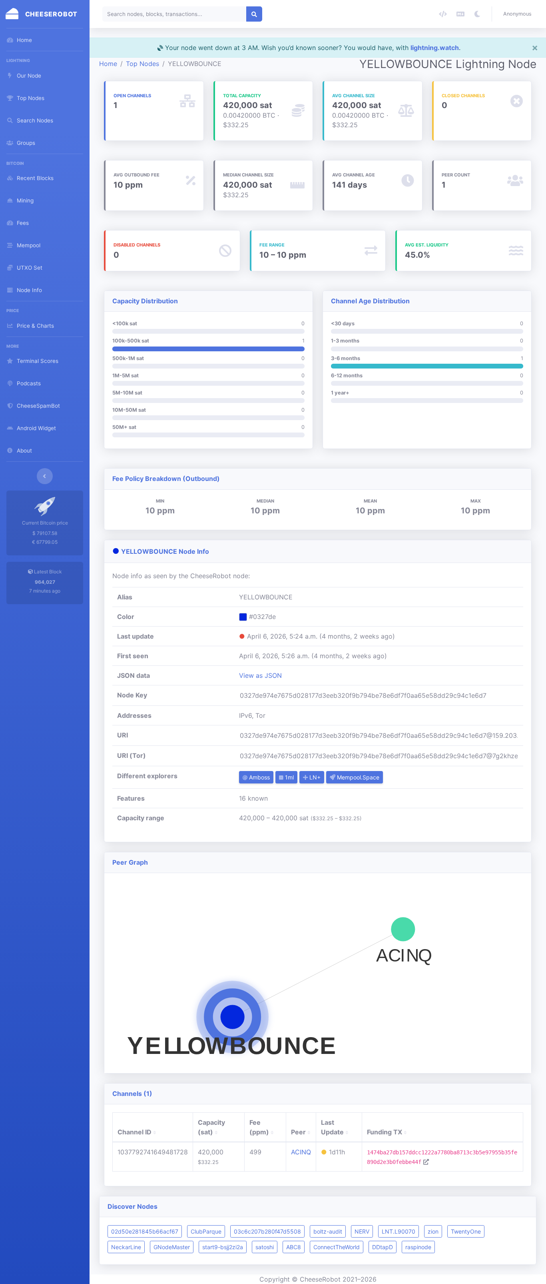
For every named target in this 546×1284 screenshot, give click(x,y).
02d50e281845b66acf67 (144, 1231)
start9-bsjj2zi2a (222, 1247)
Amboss (258, 777)
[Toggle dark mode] (477, 14)
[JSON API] (443, 14)
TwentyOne (466, 1231)
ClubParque (206, 1231)
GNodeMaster (171, 1247)
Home (108, 64)
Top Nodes (142, 64)
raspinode (418, 1247)
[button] (519, 14)
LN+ (314, 777)
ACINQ (301, 1152)
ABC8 (293, 1247)
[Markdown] (460, 14)
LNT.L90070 (398, 1231)
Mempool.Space (357, 777)
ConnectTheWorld (336, 1247)
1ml (288, 777)
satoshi (264, 1247)
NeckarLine (126, 1247)
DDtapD (382, 1247)
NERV (362, 1231)
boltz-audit (327, 1231)
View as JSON (260, 675)
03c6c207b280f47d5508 (267, 1231)
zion (433, 1231)
